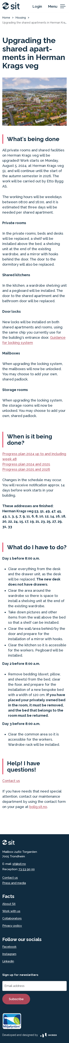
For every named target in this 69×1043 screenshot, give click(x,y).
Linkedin (8, 961)
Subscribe (16, 999)
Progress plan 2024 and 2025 (26, 464)
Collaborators (12, 918)
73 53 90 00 (27, 869)
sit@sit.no (19, 864)
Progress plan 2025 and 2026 (26, 469)
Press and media (14, 883)
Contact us (11, 781)
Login (37, 6)
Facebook (9, 946)
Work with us (11, 911)
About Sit (9, 904)
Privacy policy (12, 925)
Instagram (9, 954)
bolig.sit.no (38, 807)
